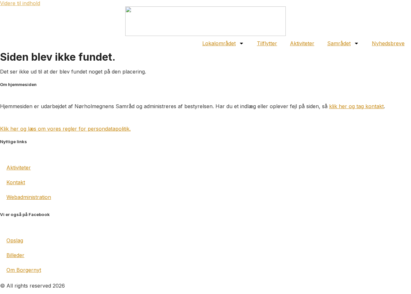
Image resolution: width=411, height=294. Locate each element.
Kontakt (15, 182)
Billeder (15, 255)
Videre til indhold (20, 3)
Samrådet (339, 43)
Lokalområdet (219, 43)
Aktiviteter (302, 43)
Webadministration (28, 197)
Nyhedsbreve (388, 43)
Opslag (14, 240)
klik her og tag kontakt (356, 106)
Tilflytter (267, 43)
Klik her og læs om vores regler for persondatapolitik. (65, 128)
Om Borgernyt (23, 270)
